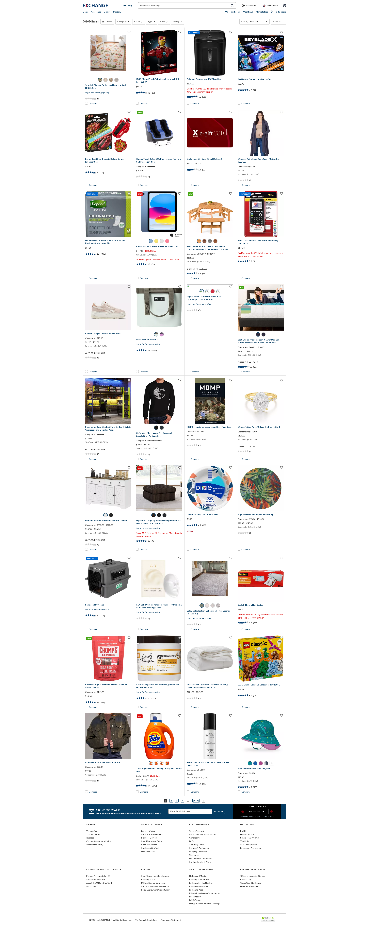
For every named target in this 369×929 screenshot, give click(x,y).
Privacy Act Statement (170, 920)
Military (117, 12)
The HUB (244, 841)
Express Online (148, 831)
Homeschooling (247, 834)
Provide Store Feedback (152, 834)
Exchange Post (196, 890)
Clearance (96, 12)
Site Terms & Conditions (146, 920)
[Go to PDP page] (108, 53)
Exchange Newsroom (198, 886)
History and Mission (198, 876)
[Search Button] (232, 5)
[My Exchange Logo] (101, 5)
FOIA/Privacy (195, 900)
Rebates (90, 837)
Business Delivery (149, 837)
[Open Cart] (284, 5)
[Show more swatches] (221, 241)
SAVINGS (90, 824)
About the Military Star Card (99, 883)
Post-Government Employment (155, 876)
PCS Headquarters (248, 844)
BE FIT (243, 831)
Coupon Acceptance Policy (98, 841)
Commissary (245, 879)
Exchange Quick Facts (199, 879)
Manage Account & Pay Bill (98, 876)
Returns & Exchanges (199, 848)
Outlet (107, 12)
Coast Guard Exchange (250, 883)
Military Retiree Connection (153, 883)
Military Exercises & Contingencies (205, 893)
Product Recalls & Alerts (200, 862)
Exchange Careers (149, 879)
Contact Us (194, 837)
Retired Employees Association (155, 886)
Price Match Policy (94, 844)
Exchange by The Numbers (201, 883)
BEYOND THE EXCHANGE (252, 869)
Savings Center (93, 834)
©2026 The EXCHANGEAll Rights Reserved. (110, 919)
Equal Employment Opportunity (155, 890)
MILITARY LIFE (247, 824)
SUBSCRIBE (218, 811)
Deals (85, 12)
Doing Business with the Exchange (205, 903)
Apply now (91, 886)
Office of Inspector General (252, 876)
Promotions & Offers (95, 879)
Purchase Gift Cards (150, 848)
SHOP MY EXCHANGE (151, 824)
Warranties (194, 855)
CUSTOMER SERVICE (199, 824)
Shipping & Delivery (198, 851)
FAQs (191, 841)
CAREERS (145, 869)
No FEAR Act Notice (249, 886)
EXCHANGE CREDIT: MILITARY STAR (104, 869)
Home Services (148, 851)
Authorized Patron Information (203, 834)
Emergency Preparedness (251, 848)
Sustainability (195, 896)
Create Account (196, 831)
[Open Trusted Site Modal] (268, 919)
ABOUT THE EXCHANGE (201, 869)
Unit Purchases (232, 12)
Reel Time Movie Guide (151, 841)
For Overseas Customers (200, 858)
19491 (196, 800)
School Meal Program (249, 837)
